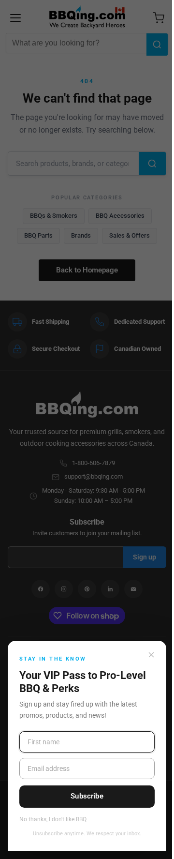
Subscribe (87, 796)
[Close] (151, 655)
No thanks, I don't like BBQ (53, 819)
